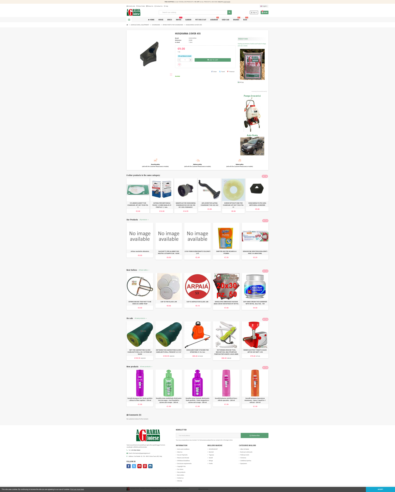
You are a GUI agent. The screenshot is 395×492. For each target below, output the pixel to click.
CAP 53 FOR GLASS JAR (169, 302)
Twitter (134, 466)
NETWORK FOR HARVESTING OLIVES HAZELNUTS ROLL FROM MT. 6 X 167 (168, 351)
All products (144, 219)
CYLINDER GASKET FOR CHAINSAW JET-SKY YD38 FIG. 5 (137, 205)
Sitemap (179, 481)
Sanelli (211, 458)
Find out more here (77, 489)
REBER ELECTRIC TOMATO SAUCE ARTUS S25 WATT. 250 (255, 351)
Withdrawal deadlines (183, 460)
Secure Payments (182, 455)
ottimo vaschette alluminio (140, 251)
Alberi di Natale (244, 449)
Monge (211, 460)
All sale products (141, 318)
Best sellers (180, 475)
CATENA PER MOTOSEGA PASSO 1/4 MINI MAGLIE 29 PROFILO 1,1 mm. (161, 205)
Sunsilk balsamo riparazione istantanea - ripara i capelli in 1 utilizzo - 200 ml (255, 400)
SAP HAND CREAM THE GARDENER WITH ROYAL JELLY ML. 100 (255, 303)
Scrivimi (177, 76)
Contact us (180, 478)
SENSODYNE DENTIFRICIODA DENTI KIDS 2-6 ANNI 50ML (255, 252)
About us (179, 452)
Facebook (129, 466)
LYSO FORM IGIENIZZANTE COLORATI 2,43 (197, 252)
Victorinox (243, 458)
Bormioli (211, 452)
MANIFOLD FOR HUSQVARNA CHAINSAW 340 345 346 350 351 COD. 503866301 (186, 205)
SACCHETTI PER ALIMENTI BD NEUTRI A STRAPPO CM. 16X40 (168, 252)
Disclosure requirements (184, 463)
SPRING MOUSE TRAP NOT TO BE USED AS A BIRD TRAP (139, 303)
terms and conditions (183, 449)
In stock (177, 42)
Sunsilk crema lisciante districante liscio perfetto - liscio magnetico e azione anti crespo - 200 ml (197, 400)
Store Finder (140, 6)
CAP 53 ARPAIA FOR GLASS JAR (197, 302)
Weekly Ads (131, 6)
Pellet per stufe (244, 455)
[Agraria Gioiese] (134, 12)
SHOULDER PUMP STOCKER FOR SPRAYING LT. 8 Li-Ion (197, 351)
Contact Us (159, 6)
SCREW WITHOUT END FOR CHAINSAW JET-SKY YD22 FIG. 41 (233, 205)
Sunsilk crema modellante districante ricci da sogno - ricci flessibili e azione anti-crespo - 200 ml (168, 400)
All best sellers (144, 270)
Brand (177, 38)
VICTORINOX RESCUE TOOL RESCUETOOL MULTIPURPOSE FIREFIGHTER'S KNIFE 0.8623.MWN (226, 352)
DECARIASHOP (213, 449)
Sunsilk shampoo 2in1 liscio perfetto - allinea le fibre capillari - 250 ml (139, 399)
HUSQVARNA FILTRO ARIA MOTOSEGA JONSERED (257, 204)
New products (181, 472)
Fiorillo (211, 463)
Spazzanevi (243, 463)
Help (166, 6)
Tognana (211, 455)
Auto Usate (252, 135)
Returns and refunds (183, 458)
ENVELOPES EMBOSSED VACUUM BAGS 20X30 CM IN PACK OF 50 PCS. (226, 303)
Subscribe (255, 435)
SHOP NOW (226, 2)
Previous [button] (263, 176)
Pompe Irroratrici (252, 96)
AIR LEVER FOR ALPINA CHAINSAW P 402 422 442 (209, 204)
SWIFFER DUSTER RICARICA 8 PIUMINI (226, 252)
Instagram (150, 466)
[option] (138, 195)
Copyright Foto (181, 466)
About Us (150, 6)
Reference (178, 40)
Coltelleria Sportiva (245, 460)
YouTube (139, 466)
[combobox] (195, 12)
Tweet (223, 71)
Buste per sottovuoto (246, 452)
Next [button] (266, 176)
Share (215, 71)
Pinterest (231, 71)
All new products (146, 366)
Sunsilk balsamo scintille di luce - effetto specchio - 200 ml (226, 399)
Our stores (180, 469)
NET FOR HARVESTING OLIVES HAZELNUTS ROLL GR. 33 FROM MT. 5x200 (140, 352)
